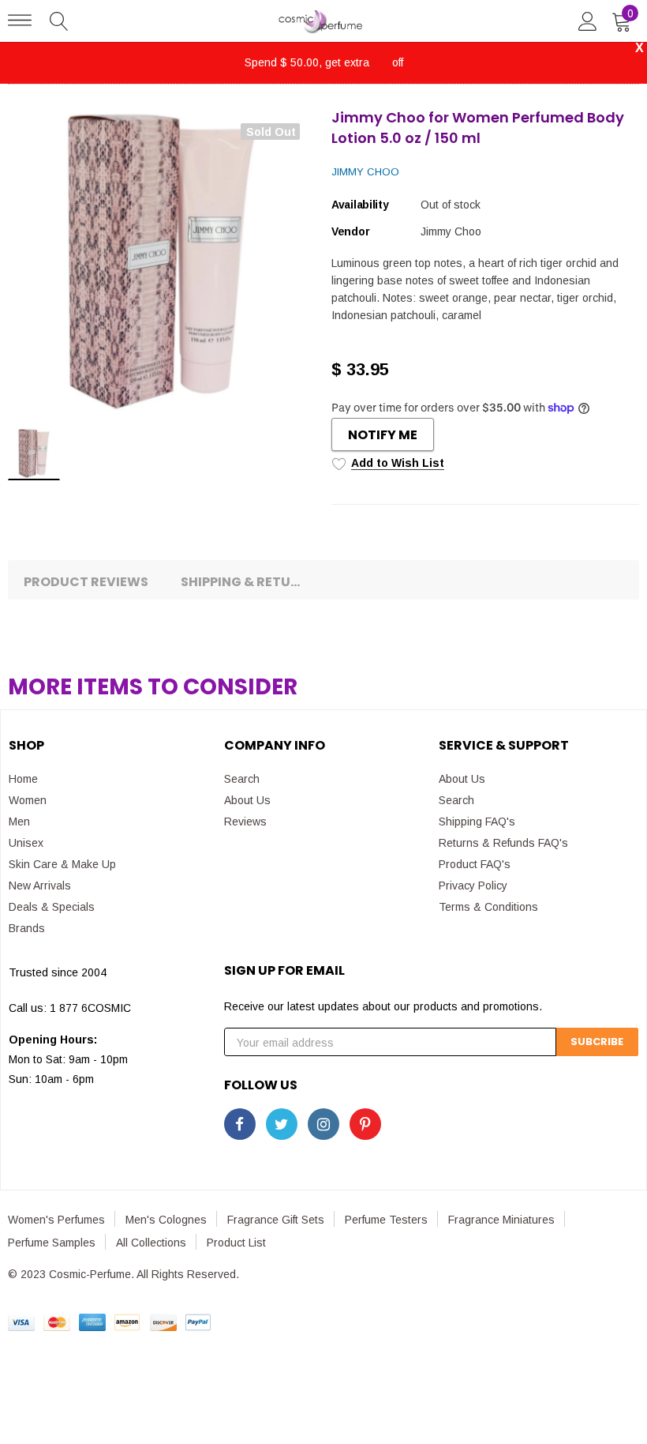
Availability (360, 204)
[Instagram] (323, 1124)
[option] (162, 261)
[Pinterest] (365, 1124)
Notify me (382, 435)
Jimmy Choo (365, 172)
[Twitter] (281, 1124)
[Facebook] (240, 1124)
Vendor (350, 231)
